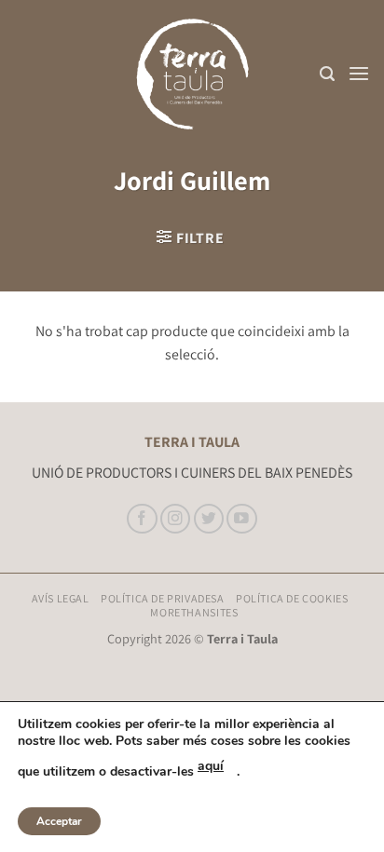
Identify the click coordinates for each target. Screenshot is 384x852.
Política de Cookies (292, 598)
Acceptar (59, 821)
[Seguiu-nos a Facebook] (142, 519)
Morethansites (194, 612)
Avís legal (60, 598)
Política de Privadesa (163, 598)
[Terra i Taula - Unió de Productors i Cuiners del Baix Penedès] (192, 74)
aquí (211, 766)
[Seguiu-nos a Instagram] (175, 519)
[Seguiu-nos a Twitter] (209, 519)
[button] (327, 74)
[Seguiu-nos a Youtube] (241, 519)
